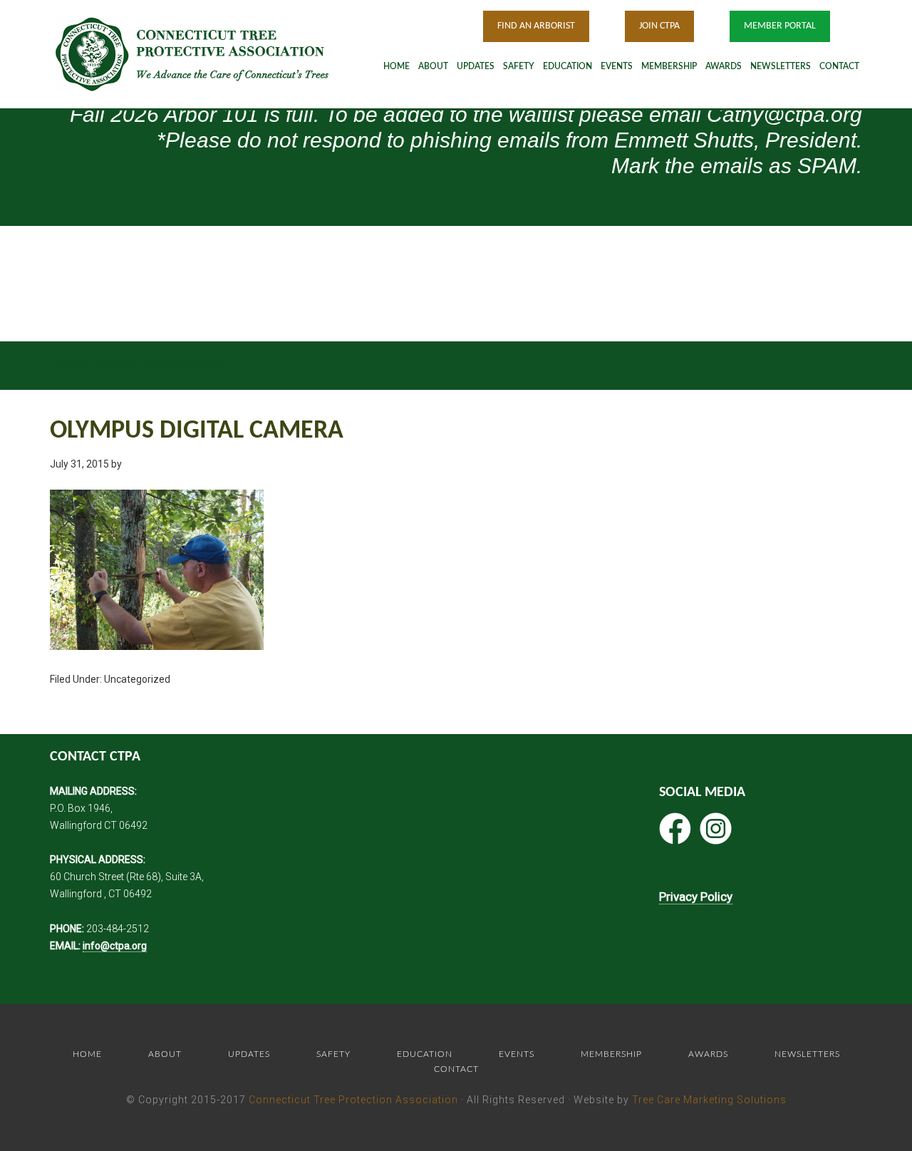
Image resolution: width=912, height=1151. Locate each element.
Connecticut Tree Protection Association (353, 1099)
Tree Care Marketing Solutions (709, 1099)
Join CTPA (659, 26)
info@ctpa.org (115, 945)
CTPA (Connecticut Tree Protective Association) (210, 54)
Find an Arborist (536, 26)
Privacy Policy (695, 896)
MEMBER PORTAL (780, 26)
